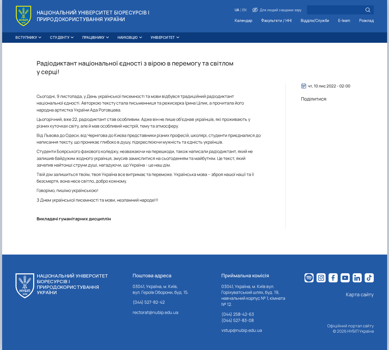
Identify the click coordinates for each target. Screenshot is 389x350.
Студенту (60, 37)
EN (244, 10)
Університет (163, 37)
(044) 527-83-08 (237, 320)
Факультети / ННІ (276, 21)
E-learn (344, 21)
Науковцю (128, 37)
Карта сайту (360, 294)
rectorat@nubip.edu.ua (155, 312)
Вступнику (26, 37)
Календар (243, 21)
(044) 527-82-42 (149, 302)
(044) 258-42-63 (237, 314)
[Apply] (368, 9)
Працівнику (93, 37)
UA (237, 10)
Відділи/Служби (315, 21)
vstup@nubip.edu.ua (241, 330)
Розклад (366, 21)
